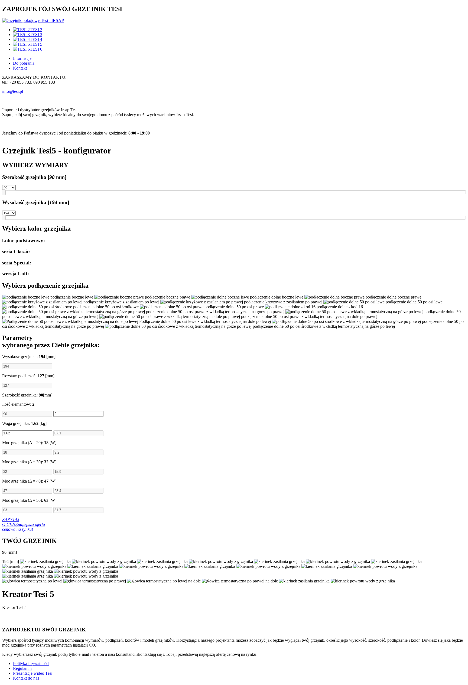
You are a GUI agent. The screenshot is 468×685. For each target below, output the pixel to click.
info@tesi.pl (12, 91)
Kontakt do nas (26, 678)
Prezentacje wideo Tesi (32, 673)
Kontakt (20, 68)
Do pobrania (23, 63)
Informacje (22, 58)
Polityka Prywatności (31, 663)
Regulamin (22, 668)
